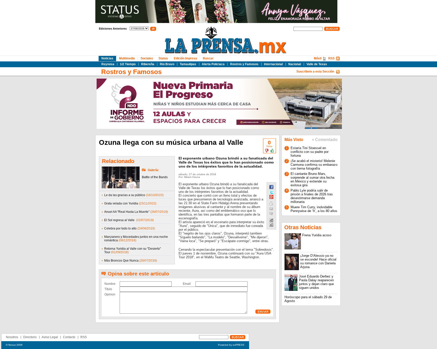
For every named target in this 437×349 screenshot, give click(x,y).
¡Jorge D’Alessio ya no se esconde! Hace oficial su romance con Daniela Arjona (318, 261)
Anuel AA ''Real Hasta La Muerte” (126, 212)
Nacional (294, 64)
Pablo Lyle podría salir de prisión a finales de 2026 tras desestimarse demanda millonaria (312, 196)
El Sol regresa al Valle (119, 220)
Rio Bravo (167, 64)
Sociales (147, 58)
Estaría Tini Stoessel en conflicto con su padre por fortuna (310, 151)
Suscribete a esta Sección (315, 71)
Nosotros (12, 337)
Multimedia (127, 58)
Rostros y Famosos (244, 64)
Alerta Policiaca (213, 64)
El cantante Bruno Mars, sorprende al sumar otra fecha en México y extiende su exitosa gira (312, 179)
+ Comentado (325, 139)
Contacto (69, 337)
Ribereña (147, 64)
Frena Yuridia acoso (316, 235)
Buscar (208, 58)
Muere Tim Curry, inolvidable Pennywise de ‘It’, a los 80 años (314, 209)
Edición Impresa (185, 58)
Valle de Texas (317, 64)
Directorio (30, 337)
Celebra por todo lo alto (120, 228)
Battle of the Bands (155, 177)
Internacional (273, 64)
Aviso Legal (50, 337)
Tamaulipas (188, 64)
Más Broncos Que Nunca (121, 260)
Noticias (107, 58)
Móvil (317, 58)
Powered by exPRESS (231, 344)
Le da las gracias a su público (124, 195)
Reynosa (107, 64)
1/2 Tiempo (128, 64)
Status (163, 58)
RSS (331, 58)
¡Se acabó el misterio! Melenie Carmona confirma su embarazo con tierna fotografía (314, 164)
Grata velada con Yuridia (121, 203)
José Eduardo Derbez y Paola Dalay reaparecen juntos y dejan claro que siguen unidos (316, 282)
